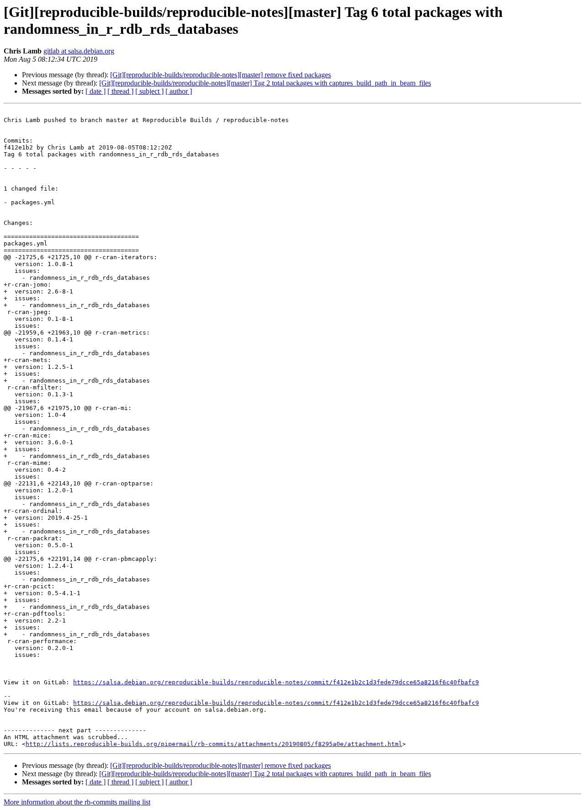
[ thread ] (120, 91)
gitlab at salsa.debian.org (78, 51)
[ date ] (95, 91)
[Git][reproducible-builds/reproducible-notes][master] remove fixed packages (220, 75)
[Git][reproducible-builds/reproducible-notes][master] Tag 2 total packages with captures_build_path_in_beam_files (265, 83)
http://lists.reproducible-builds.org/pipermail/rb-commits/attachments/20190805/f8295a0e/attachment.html (214, 744)
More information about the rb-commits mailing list (77, 802)
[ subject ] (149, 91)
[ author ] (178, 91)
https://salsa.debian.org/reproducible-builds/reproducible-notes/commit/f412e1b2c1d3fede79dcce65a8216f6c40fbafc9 (276, 682)
